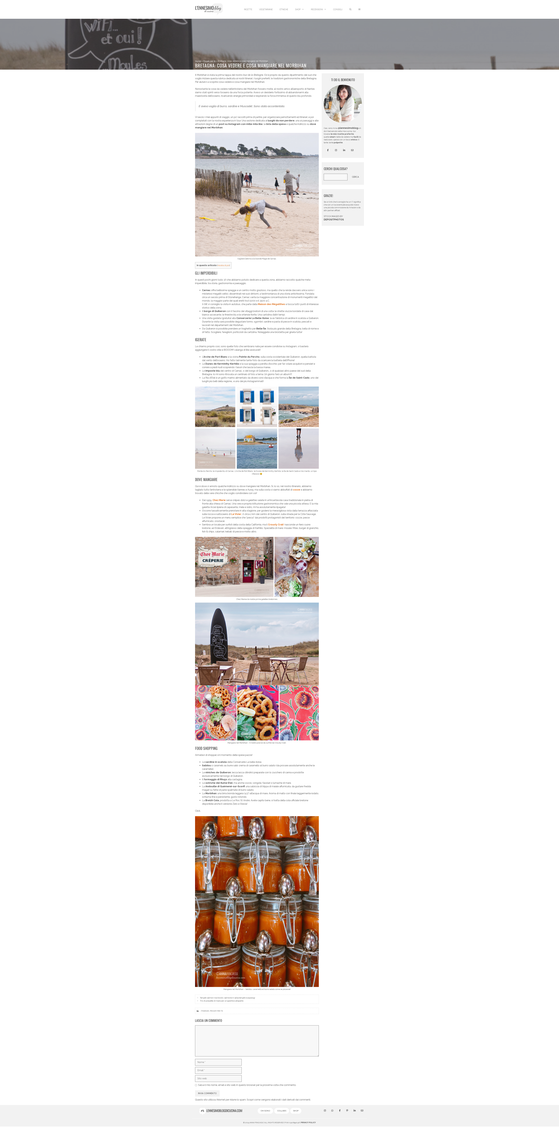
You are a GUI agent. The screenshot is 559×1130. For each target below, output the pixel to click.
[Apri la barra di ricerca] (350, 9)
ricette (248, 9)
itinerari (205, 1011)
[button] (359, 9)
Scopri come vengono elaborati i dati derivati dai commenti (278, 1099)
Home (198, 61)
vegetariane (266, 9)
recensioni (317, 9)
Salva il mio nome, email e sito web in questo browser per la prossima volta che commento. (247, 1085)
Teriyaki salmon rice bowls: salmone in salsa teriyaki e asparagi (227, 998)
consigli (337, 9)
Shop (297, 9)
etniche (284, 9)
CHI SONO (265, 1111)
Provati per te (209, 61)
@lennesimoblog (348, 128)
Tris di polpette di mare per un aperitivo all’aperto (222, 1001)
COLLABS (281, 1111)
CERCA (355, 177)
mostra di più (223, 265)
